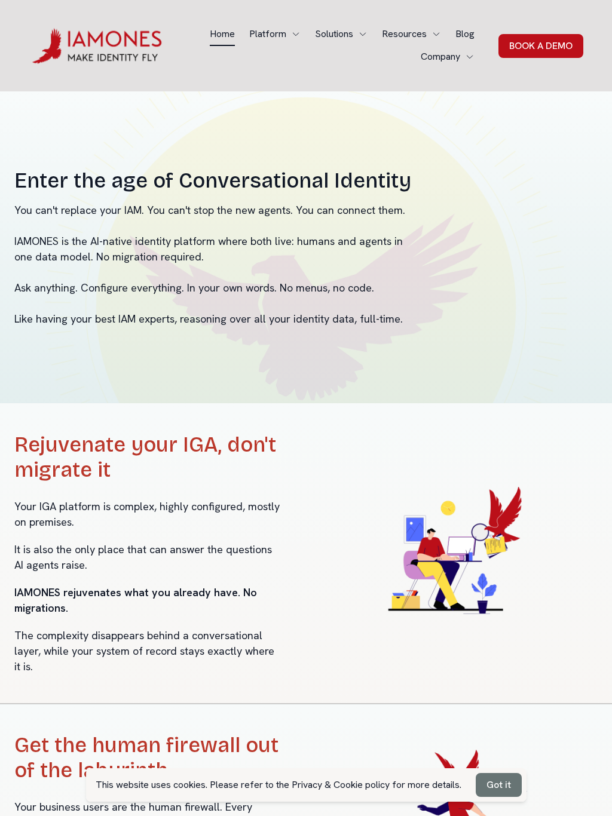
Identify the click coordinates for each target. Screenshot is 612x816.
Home (222, 33)
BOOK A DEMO (541, 45)
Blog (465, 33)
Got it (498, 784)
